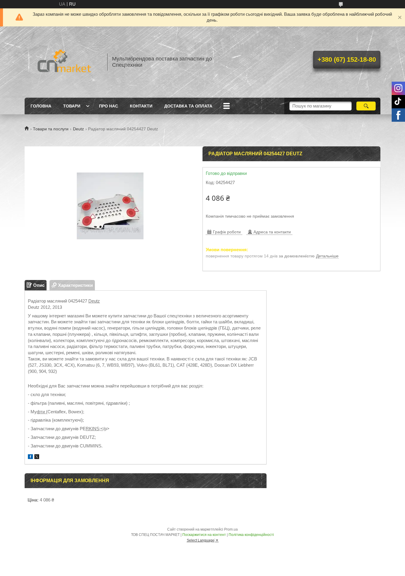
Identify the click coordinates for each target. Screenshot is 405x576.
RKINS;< (94, 428)
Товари (71, 106)
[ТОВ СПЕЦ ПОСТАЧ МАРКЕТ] (63, 62)
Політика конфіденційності (251, 535)
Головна (41, 106)
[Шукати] (366, 106)
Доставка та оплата (188, 106)
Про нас (108, 106)
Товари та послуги (50, 128)
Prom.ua (231, 529)
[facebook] (30, 457)
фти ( (42, 411)
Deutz (78, 128)
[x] (36, 457)
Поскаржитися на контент (204, 535)
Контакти (141, 106)
